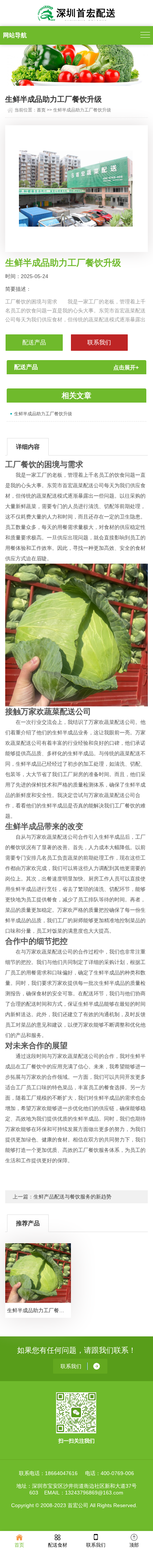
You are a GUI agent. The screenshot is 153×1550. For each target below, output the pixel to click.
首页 (41, 110)
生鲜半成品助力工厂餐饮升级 (43, 413)
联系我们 (95, 1545)
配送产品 (34, 342)
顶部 (134, 1545)
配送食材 (57, 1545)
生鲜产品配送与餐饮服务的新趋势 (72, 1197)
